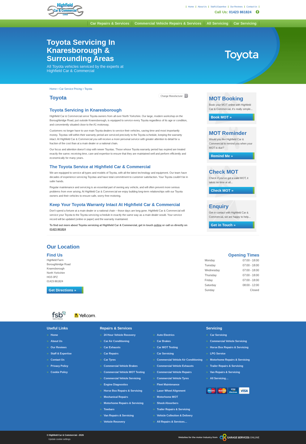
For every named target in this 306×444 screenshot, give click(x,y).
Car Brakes (164, 341)
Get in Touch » (223, 225)
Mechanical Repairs (116, 396)
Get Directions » (62, 290)
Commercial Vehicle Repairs (174, 372)
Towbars (109, 409)
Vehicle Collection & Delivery (174, 415)
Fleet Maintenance (168, 384)
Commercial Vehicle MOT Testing (124, 372)
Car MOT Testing (167, 347)
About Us (202, 6)
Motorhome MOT (167, 396)
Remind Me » (222, 156)
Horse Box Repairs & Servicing (123, 390)
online (158, 225)
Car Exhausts (112, 347)
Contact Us (251, 6)
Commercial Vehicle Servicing (122, 378)
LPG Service (217, 353)
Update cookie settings (59, 439)
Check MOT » (222, 190)
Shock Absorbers (167, 403)
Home (191, 6)
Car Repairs (111, 353)
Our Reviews (236, 6)
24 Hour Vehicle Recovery (119, 335)
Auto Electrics (165, 335)
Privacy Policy (59, 366)
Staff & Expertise (218, 6)
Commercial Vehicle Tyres (173, 378)
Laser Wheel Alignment (171, 390)
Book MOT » (221, 117)
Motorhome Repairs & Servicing (123, 403)
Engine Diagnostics (116, 384)
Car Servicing (245, 23)
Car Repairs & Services (109, 23)
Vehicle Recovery (114, 421)
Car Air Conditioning (116, 341)
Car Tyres (110, 359)
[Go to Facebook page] (257, 12)
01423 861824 (233, 12)
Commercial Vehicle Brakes (121, 366)
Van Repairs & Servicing (119, 415)
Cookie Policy (59, 372)
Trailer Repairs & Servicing (173, 409)
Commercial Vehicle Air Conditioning (179, 359)
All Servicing (217, 23)
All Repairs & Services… (172, 421)
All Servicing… (219, 378)
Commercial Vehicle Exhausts (175, 366)
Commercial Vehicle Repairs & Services (168, 23)
